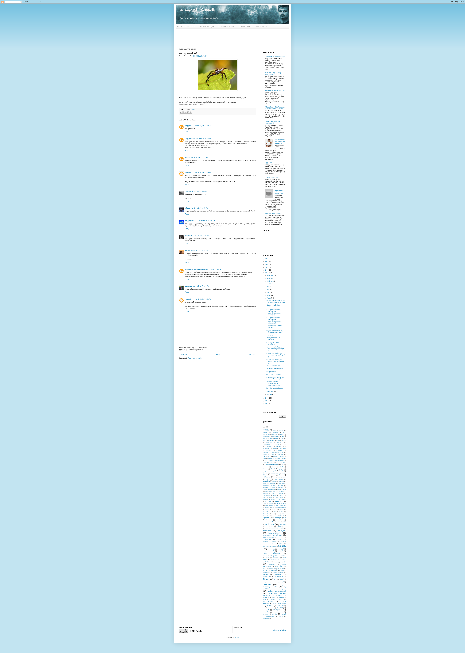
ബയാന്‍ (187, 157)
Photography (190, 26)
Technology (277, 518)
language (265, 487)
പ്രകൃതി (274, 570)
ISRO (267, 479)
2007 (267, 273)
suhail (282, 515)
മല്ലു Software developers (275, 589)
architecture (275, 436)
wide (284, 526)
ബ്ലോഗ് (266, 576)
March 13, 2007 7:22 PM (203, 126)
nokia (270, 497)
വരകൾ (281, 597)
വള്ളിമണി (268, 163)
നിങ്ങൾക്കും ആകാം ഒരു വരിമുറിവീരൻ (273, 73)
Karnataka (281, 481)
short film (281, 511)
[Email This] (181, 112)
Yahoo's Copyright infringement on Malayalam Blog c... (273, 383)
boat (278, 440)
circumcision (266, 448)
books (284, 440)
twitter (278, 522)
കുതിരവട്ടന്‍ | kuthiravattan (194, 269)
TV (273, 522)
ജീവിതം (283, 556)
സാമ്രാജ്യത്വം (278, 612)
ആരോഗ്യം (267, 539)
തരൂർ (267, 557)
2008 (267, 270)
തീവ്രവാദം (276, 557)
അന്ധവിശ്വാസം (274, 533)
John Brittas (279, 479)
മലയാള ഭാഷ (282, 585)
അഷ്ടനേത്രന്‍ (271, 371)
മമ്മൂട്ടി (264, 582)
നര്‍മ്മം (284, 560)
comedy (274, 448)
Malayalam (271, 489)
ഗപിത (264, 551)
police (264, 503)
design (281, 456)
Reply (187, 132)
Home (179, 26)
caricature (266, 444)
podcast (278, 501)
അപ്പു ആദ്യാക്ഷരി (191, 221)
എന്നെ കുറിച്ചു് (261, 26)
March (269, 298)
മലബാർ (270, 582)
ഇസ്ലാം (265, 541)
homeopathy (274, 473)
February (270, 391)
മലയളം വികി (279, 582)
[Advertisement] (232, 38)
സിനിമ (274, 614)
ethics (272, 462)
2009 (267, 267)
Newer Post (183, 354)
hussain (273, 475)
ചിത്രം (192, 109)
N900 (274, 495)
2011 (267, 261)
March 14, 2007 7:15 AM (203, 172)
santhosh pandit (281, 507)
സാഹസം (266, 614)
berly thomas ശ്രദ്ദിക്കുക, (274, 388)
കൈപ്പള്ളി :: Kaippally (197, 10)
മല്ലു (284, 587)
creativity (265, 452)
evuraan (188, 191)
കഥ (273, 543)
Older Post (251, 354)
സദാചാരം (271, 608)
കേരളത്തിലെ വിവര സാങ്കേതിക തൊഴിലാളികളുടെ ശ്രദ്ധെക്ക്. (273, 320)
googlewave (266, 471)
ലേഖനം (274, 597)
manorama (268, 491)
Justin (274, 481)
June (268, 289)
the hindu (279, 520)
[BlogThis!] (183, 112)
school (267, 509)
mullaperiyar (266, 495)
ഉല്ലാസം (274, 541)
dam (272, 454)
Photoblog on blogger (226, 26)
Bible (264, 440)
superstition (266, 518)
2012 (267, 259)
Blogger (236, 637)
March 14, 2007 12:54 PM (199, 208)
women (267, 528)
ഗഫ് (272, 551)
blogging (271, 440)
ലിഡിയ (187, 250)
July (268, 287)
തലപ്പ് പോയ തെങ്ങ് (272, 366)
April (268, 295)
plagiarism (268, 501)
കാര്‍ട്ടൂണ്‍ (273, 546)
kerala (264, 483)
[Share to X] (186, 112)
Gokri (273, 469)
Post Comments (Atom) (195, 358)
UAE (284, 522)
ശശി (264, 608)
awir (271, 438)
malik (278, 489)
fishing (273, 467)
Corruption (279, 450)
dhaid (264, 458)
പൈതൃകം (280, 568)
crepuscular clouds (277, 452)
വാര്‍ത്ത (271, 599)
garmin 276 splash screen (274, 374)
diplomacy (271, 458)
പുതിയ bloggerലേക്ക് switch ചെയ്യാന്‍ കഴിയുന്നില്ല (275, 301)
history (265, 473)
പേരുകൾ (272, 568)
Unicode (269, 524)
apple (281, 434)
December (270, 275)
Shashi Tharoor (267, 511)
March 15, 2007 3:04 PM (201, 286)
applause (275, 434)
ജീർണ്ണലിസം (274, 556)
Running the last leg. (271, 177)
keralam (272, 483)
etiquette (278, 462)
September (270, 281)
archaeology (266, 436)
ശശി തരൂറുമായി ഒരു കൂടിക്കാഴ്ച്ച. (273, 122)
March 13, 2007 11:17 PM (204, 138)
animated (275, 432)
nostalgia (265, 499)
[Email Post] (181, 109)
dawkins (280, 454)
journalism (266, 481)
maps (274, 491)
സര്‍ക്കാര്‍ (279, 608)
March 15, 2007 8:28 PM (203, 299)
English (265, 463)
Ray (277, 505)
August (269, 284)
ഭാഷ (265, 579)
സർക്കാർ (266, 610)
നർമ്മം (267, 562)
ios (274, 477)
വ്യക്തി (280, 606)
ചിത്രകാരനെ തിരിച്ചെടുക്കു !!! (275, 56)
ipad (279, 477)
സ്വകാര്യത (270, 616)
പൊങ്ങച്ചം (269, 335)
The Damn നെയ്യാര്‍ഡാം (275, 368)
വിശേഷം (270, 606)
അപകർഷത (266, 535)
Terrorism (269, 520)
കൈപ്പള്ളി (280, 549)
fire (283, 464)
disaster (278, 458)
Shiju (275, 511)
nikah (264, 497)
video (272, 526)
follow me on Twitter (279, 630)
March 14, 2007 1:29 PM (207, 221)
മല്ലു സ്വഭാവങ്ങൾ (277, 591)
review (267, 507)
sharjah (274, 509)
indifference (267, 477)
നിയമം (277, 562)
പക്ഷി (283, 562)
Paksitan (273, 499)
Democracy (266, 456)
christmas (268, 446)
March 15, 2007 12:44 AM (212, 269)
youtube (281, 528)
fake (284, 462)
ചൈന (265, 556)
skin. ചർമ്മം (266, 514)
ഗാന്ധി (280, 551)
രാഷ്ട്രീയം (266, 597)
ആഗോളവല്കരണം (269, 537)
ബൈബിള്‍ (278, 574)
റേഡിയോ (266, 618)
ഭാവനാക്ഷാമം (279, 576)
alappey (281, 430)
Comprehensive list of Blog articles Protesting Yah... (275, 378)
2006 (267, 398)
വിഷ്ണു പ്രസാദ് (190, 138)
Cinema (278, 446)
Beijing (276, 438)
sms (273, 514)
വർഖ (264, 599)
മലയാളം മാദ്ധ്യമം (271, 587)
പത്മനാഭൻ (272, 564)
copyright (268, 450)
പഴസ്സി (264, 568)
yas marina (274, 528)
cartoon (277, 444)
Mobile (281, 493)
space (278, 514)
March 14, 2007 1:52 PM (201, 235)
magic (264, 489)
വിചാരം (187, 208)
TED (284, 518)
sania (272, 507)
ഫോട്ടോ (265, 574)
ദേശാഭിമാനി (275, 560)
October (269, 278)
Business (268, 442)
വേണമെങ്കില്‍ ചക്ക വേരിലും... (272, 343)
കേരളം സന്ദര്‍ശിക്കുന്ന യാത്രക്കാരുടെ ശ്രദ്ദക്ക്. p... (275, 348)
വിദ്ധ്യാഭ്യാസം (268, 601)
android (265, 432)
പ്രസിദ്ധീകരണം (278, 572)
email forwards (279, 460)
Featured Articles (271, 465)
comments (283, 448)
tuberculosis (266, 522)
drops (284, 458)
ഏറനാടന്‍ (188, 235)
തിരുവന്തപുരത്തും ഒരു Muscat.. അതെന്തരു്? (274, 331)
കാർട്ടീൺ (265, 546)
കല (280, 543)
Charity (284, 444)
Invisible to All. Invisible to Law (274, 91)
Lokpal (280, 487)
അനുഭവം (282, 531)
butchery (279, 442)
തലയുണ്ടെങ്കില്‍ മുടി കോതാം (273, 338)
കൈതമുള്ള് (271, 549)
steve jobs (275, 515)
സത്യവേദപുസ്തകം (206, 26)
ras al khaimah (269, 505)
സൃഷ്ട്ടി (283, 614)
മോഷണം (279, 595)
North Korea (279, 497)
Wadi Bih (278, 526)
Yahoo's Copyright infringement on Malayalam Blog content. (275, 108)
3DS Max (266, 430)
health (281, 471)
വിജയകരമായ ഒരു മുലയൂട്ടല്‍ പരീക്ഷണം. (280, 141)
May (268, 292)
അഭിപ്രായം (277, 535)
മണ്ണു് (275, 579)
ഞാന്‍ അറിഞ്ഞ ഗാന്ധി (272, 213)
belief (282, 438)
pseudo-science (280, 503)
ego (266, 460)
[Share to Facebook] (188, 112)
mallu (284, 489)
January (269, 394)
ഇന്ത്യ (278, 539)
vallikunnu (283, 524)
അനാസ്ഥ (267, 531)
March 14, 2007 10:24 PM (199, 250)
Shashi (281, 509)
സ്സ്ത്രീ (281, 616)
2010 (267, 264)
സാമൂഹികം (266, 612)
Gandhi (265, 469)
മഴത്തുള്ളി (188, 286)
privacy (271, 503)
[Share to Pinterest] (190, 112)
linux (273, 487)
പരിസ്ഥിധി (278, 566)
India (281, 475)
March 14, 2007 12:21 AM (199, 157)
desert (275, 456)
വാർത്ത (279, 599)
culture (265, 454)
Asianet (265, 438)
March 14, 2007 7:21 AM (199, 191)
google (281, 469)
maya (273, 493)
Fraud (281, 467)
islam (284, 477)
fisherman (265, 467)
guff (274, 471)
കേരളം (282, 546)
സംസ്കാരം (277, 610)
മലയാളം (267, 584)
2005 (267, 401)
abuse (274, 430)
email (270, 460)
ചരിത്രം (265, 553)
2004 (267, 404)
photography (282, 499)
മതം (281, 579)
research (283, 505)
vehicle (267, 526)
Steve (268, 515)
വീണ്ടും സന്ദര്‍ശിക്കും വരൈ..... (273, 306)
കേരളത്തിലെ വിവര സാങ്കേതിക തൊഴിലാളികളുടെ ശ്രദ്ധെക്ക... (273, 312)
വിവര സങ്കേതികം (279, 603)
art (282, 436)
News (281, 495)
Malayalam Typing (245, 26)
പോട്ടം (265, 570)
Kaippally (188, 126)
